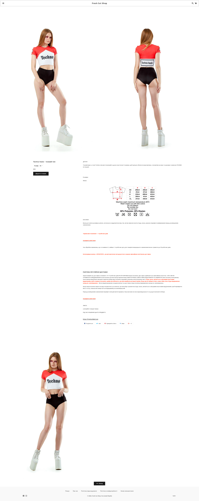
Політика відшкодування (89, 491)
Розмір (36, 166)
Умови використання (127, 491)
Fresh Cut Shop (99, 3)
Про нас (75, 491)
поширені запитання (89, 240)
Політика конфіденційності (108, 491)
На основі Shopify (106, 496)
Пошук (67, 491)
